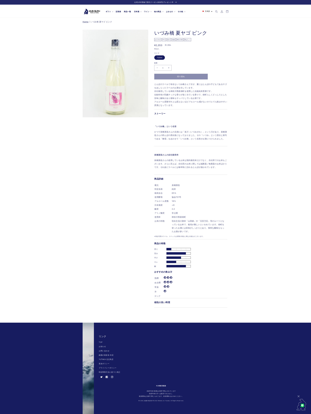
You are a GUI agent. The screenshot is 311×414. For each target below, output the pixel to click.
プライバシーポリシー (108, 368)
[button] (109, 11)
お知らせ (102, 346)
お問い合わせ (104, 351)
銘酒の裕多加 (148, 400)
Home (85, 22)
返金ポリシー (104, 363)
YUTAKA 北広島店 (106, 359)
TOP (101, 342)
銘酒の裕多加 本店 (106, 355)
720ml (159, 57)
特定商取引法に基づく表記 (109, 372)
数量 (156, 63)
